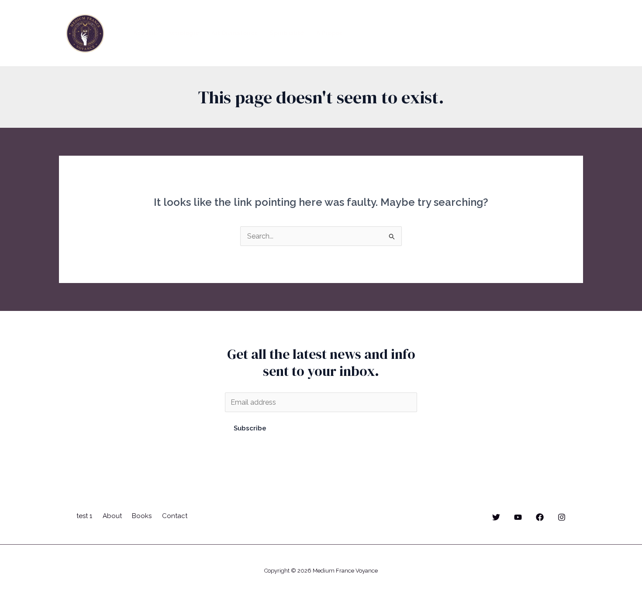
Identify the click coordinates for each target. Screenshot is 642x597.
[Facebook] (540, 517)
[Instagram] (562, 517)
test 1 (84, 516)
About (112, 516)
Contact (174, 516)
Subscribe (250, 428)
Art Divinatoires (234, 33)
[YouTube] (518, 517)
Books (142, 516)
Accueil (144, 33)
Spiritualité (287, 33)
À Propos (329, 33)
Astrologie (183, 33)
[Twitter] (496, 517)
